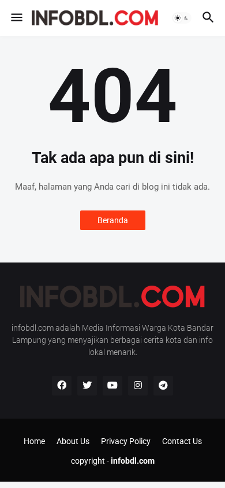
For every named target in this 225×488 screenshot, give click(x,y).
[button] (16, 18)
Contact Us (182, 441)
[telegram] (163, 385)
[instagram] (138, 385)
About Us (73, 441)
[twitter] (87, 385)
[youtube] (112, 385)
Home (34, 441)
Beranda (112, 220)
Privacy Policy (126, 441)
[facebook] (62, 385)
